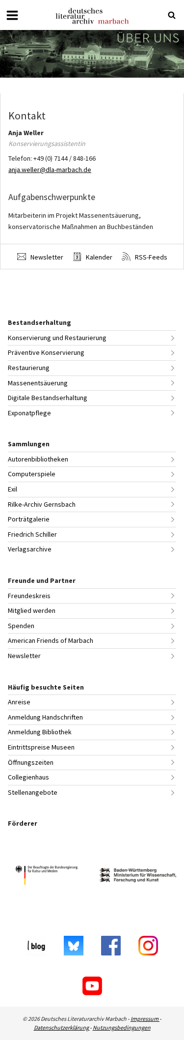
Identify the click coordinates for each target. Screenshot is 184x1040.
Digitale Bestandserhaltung (47, 397)
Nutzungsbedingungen (122, 1027)
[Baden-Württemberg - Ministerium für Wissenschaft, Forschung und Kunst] (138, 876)
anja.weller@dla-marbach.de (49, 169)
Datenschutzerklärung (62, 1027)
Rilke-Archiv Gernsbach (42, 504)
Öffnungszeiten (30, 762)
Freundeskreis (29, 595)
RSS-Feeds (150, 257)
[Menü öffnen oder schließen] (12, 15)
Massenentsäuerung (38, 382)
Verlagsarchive (30, 549)
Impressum (145, 1018)
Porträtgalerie (29, 519)
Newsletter (46, 257)
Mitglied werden (31, 610)
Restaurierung (29, 367)
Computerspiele (31, 473)
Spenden (21, 625)
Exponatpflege (29, 412)
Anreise (19, 701)
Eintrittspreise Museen (41, 747)
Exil (12, 489)
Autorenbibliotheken (38, 459)
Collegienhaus (28, 777)
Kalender (98, 257)
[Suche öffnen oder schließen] (171, 15)
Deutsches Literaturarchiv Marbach (92, 16)
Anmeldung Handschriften (45, 717)
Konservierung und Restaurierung (57, 337)
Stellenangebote (32, 792)
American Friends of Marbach (50, 640)
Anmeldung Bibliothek (40, 731)
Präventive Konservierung (46, 352)
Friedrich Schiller (32, 534)
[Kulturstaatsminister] (46, 876)
